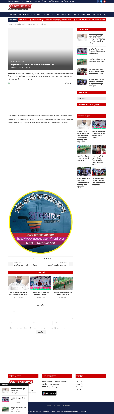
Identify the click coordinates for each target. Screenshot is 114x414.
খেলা (53, 15)
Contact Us (79, 384)
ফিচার (23, 61)
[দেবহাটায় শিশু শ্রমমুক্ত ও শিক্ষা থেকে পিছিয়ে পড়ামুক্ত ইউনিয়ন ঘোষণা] (40, 283)
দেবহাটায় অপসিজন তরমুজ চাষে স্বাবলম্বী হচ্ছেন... (18, 408)
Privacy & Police (81, 387)
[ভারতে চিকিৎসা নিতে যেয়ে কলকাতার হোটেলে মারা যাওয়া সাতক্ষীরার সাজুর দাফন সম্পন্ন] (82, 82)
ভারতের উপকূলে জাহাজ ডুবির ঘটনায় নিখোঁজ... (18, 389)
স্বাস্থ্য (93, 15)
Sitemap (78, 389)
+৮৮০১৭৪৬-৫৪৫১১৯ (54, 384)
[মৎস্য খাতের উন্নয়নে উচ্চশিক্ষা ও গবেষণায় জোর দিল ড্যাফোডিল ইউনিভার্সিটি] (99, 171)
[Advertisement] (75, 7)
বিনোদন (70, 15)
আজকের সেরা (17, 15)
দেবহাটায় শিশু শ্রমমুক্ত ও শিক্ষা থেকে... (18, 398)
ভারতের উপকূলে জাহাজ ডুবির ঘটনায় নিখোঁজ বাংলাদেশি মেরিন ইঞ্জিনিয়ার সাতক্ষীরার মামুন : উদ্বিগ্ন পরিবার (97, 39)
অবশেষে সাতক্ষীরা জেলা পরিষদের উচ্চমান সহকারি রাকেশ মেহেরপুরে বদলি (96, 72)
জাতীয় (33, 15)
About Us (79, 381)
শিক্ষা (88, 15)
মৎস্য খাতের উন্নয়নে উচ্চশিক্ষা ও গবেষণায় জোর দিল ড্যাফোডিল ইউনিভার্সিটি (98, 182)
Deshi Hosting (82, 411)
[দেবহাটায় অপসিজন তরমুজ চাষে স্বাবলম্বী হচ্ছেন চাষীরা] (63, 283)
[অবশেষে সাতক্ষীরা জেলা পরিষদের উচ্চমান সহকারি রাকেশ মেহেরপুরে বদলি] (82, 71)
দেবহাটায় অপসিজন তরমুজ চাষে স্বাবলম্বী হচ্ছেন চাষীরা (80, 20)
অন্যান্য (99, 15)
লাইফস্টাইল (81, 15)
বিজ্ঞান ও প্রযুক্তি (61, 15)
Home (10, 24)
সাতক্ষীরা (46, 15)
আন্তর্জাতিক (26, 15)
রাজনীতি (38, 15)
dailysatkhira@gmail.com (55, 387)
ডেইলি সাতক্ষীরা (46, 411)
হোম (10, 15)
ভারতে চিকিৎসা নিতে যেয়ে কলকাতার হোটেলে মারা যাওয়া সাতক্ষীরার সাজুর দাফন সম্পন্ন (96, 83)
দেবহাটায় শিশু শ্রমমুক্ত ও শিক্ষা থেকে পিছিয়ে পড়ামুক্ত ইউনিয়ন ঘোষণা (40, 20)
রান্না (75, 15)
